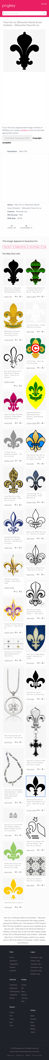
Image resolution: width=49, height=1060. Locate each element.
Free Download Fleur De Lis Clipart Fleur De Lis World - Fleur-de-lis (35, 290)
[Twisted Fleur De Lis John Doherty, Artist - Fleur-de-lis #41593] (35, 480)
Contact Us (20, 1055)
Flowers (33, 1019)
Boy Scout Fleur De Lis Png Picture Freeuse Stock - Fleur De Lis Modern (12, 374)
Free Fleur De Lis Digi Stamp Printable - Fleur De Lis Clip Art (13, 498)
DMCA (28, 1055)
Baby (23, 991)
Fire (11, 1016)
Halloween (13, 988)
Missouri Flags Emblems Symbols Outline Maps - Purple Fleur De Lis (13, 416)
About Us (10, 1055)
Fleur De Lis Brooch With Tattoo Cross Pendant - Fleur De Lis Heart (35, 763)
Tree (11, 1026)
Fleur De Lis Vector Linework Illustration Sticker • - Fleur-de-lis (34, 612)
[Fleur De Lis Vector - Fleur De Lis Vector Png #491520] (35, 679)
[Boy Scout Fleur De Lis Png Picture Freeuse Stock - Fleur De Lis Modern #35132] (13, 357)
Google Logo (35, 974)
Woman (24, 995)
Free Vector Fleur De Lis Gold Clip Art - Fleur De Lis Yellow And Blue (35, 457)
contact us (25, 130)
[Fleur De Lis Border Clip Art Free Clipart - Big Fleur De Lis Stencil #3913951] (35, 827)
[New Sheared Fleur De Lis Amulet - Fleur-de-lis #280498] (13, 699)
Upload (44, 4)
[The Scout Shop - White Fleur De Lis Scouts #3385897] (35, 312)
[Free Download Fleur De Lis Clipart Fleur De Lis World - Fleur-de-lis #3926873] (35, 272)
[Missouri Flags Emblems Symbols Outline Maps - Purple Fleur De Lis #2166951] (13, 402)
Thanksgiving (15, 991)
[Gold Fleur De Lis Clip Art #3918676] (13, 889)
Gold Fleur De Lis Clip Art (13, 903)
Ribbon (33, 1029)
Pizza (12, 957)
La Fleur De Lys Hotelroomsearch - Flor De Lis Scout (13, 454)
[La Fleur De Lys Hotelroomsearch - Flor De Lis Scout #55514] (13, 439)
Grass (12, 1019)
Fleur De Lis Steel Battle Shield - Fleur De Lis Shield (35, 656)
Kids (23, 1001)
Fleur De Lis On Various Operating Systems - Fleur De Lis (13, 654)
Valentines (13, 995)
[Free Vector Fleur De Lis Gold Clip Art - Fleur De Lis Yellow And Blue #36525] (35, 441)
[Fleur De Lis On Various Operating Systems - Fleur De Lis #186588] (13, 644)
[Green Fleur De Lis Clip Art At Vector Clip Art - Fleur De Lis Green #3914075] (13, 851)
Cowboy (24, 998)
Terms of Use (37, 1055)
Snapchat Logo (36, 971)
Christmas (13, 985)
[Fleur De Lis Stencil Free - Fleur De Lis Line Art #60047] (35, 555)
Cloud (12, 1012)
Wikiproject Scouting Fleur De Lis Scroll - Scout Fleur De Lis (12, 333)
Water (32, 1026)
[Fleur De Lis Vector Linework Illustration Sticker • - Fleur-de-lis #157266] (35, 593)
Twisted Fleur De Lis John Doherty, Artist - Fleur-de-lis (34, 496)
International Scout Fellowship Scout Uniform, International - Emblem (35, 415)
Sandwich (13, 961)
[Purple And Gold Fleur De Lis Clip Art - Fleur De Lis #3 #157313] (13, 609)
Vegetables (14, 964)
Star (11, 1022)
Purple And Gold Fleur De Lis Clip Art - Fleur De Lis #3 (13, 626)
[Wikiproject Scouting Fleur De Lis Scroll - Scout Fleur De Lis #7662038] (13, 315)
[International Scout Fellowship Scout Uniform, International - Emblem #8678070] (35, 392)
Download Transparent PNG (17, 138)
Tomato (12, 967)
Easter (12, 998)
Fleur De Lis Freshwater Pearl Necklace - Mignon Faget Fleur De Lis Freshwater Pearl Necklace (13, 794)
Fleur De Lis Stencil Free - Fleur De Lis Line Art (35, 569)
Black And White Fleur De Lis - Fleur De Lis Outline (36, 533)
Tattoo (32, 1032)
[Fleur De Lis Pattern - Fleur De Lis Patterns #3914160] (35, 866)
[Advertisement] (24, 97)
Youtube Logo (35, 964)
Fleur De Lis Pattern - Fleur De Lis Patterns (34, 880)
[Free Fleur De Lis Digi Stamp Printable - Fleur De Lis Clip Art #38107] (13, 480)
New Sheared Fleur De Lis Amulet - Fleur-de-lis (13, 737)
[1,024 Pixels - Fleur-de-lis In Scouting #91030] (35, 348)
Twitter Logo (35, 961)
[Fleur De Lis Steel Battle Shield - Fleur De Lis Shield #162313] (35, 638)
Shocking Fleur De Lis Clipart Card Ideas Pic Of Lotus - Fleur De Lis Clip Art (35, 803)
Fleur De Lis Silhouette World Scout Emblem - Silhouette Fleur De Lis (13, 290)
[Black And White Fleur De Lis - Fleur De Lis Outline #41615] (35, 519)
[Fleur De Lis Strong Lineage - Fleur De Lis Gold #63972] (13, 565)
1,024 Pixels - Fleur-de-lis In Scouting (35, 362)
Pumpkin (13, 971)
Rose (32, 1022)
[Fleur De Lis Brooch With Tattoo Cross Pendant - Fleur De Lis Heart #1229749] (35, 732)
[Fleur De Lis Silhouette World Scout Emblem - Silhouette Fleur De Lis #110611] (13, 272)
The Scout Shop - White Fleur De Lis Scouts (35, 326)
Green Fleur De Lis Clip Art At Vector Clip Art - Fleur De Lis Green (12, 865)
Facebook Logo (36, 967)
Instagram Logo (36, 957)
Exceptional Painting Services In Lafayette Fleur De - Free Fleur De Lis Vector (13, 540)
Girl (22, 988)
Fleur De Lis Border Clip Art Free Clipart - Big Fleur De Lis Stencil (35, 843)
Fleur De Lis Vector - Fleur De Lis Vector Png (35, 693)
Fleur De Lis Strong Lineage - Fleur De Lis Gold (12, 581)
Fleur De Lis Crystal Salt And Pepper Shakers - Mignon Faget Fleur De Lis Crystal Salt (13, 828)
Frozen (23, 985)
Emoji (32, 1016)
